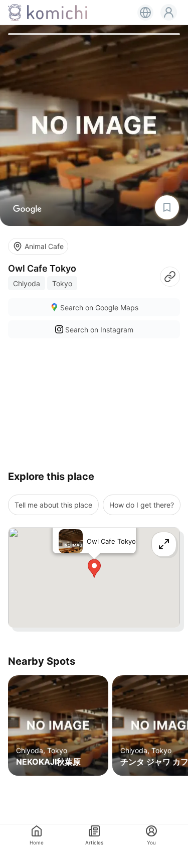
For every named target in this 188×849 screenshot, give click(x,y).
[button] (168, 12)
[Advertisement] (94, 400)
